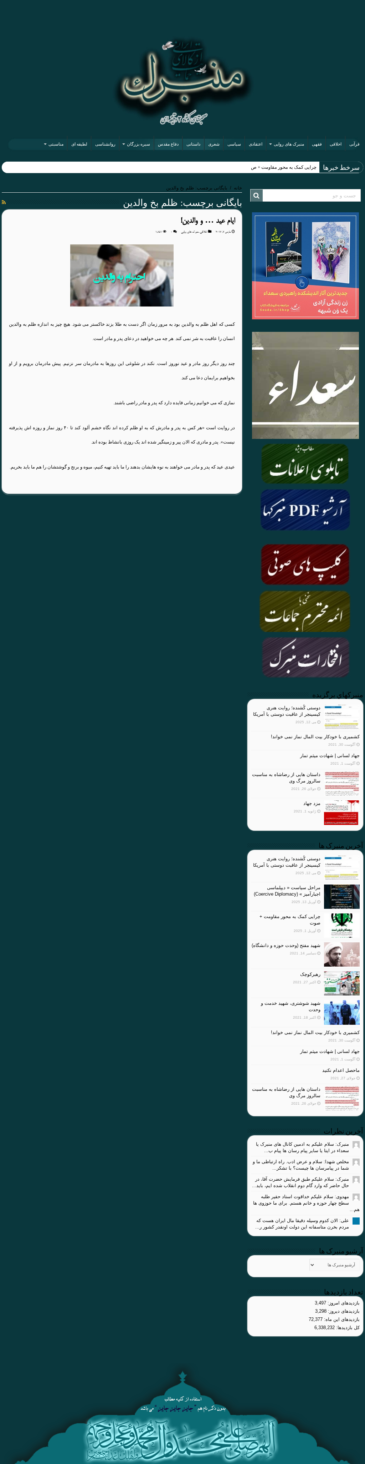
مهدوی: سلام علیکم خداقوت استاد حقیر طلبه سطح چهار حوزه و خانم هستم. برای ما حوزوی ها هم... (306, 1203)
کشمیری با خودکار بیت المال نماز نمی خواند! (315, 736)
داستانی (193, 144)
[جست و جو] (257, 195)
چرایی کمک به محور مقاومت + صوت (281, 167)
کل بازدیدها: (347, 1327)
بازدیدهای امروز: (343, 1303)
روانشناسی (105, 144)
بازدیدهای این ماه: (341, 1319)
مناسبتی (55, 144)
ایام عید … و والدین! (208, 221)
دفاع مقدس (168, 144)
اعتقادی (255, 144)
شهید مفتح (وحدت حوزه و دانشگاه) (286, 945)
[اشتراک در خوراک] (4, 202)
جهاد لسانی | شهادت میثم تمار (330, 755)
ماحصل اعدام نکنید (341, 1070)
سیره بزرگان (138, 144)
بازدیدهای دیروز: (343, 1311)
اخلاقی (335, 144)
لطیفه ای (79, 144)
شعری (214, 144)
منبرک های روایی (289, 144)
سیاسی (234, 144)
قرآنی (354, 144)
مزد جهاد (311, 803)
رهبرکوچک (310, 974)
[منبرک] (182, 81)
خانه (238, 188)
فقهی (317, 144)
